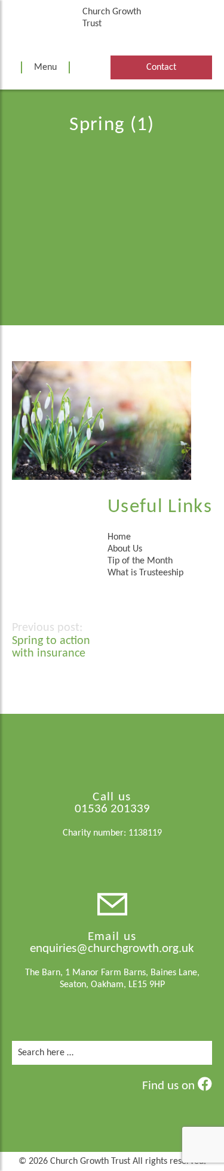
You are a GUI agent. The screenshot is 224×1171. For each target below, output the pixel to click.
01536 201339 (112, 809)
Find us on (170, 1086)
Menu (45, 67)
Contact (161, 67)
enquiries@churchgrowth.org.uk (112, 948)
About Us (125, 549)
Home (119, 537)
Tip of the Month (140, 561)
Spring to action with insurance (51, 647)
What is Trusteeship (145, 573)
